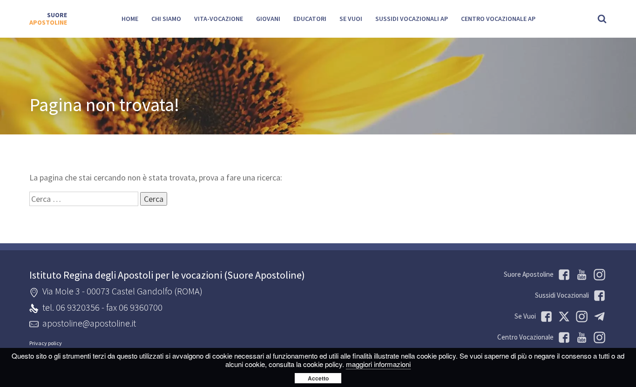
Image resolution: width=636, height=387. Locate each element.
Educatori (309, 18)
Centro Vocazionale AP (498, 18)
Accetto (318, 378)
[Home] (48, 19)
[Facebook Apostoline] (562, 274)
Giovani (268, 18)
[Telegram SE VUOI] (598, 316)
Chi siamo (166, 18)
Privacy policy (45, 343)
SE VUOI (350, 18)
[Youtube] (580, 274)
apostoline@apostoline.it (89, 323)
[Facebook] (562, 337)
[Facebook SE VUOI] (545, 316)
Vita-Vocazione (218, 18)
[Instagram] (598, 337)
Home (130, 18)
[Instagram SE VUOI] (598, 274)
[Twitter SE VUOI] (562, 316)
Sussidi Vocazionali (562, 295)
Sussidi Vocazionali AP (411, 18)
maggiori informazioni (378, 364)
